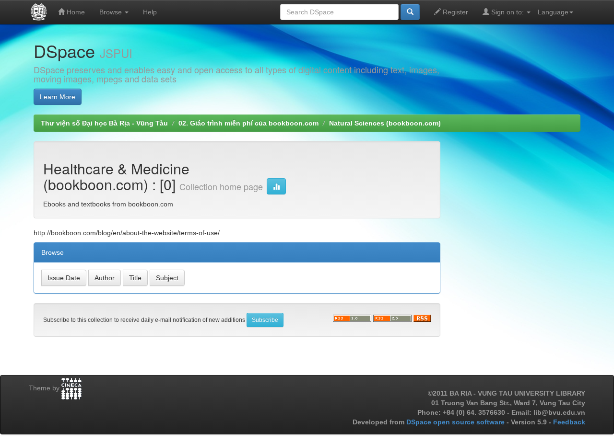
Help (150, 12)
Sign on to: (507, 12)
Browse (111, 12)
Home (75, 12)
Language (553, 12)
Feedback (569, 422)
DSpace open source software (456, 422)
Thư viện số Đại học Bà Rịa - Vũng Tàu (104, 123)
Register (454, 12)
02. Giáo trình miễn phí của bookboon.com (248, 123)
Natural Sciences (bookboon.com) (385, 123)
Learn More (57, 97)
